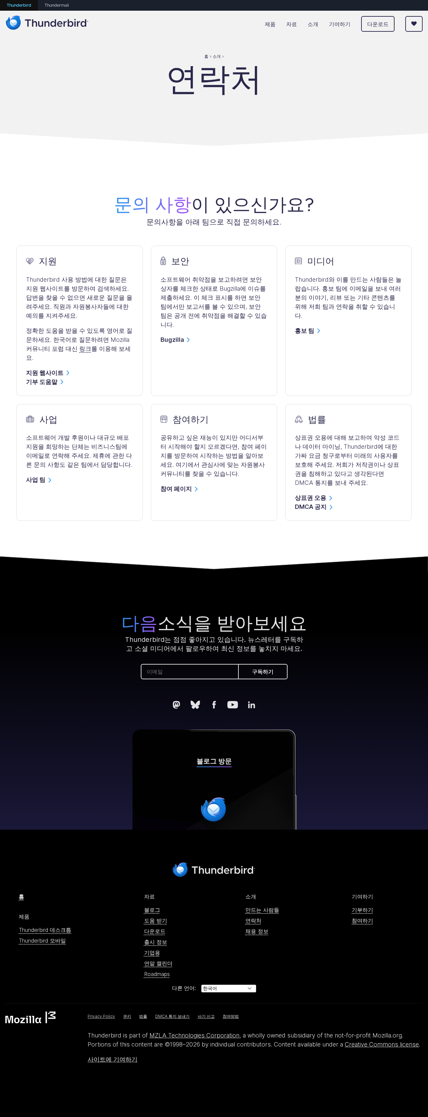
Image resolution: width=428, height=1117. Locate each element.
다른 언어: (184, 988)
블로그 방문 (214, 761)
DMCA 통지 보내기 (172, 1016)
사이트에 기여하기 (112, 1059)
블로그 (152, 909)
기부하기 (362, 909)
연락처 (253, 920)
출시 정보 (155, 942)
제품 (270, 24)
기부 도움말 (42, 381)
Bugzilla (172, 339)
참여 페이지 (176, 488)
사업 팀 (35, 479)
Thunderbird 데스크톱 (45, 930)
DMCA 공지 (311, 506)
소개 (313, 24)
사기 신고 (206, 1016)
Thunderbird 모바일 (42, 940)
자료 (291, 24)
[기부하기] (414, 24)
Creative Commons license (382, 1044)
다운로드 (378, 24)
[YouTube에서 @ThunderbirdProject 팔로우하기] (232, 704)
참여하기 (362, 920)
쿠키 (127, 1016)
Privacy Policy (101, 1016)
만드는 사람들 (262, 909)
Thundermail (56, 5)
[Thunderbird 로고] (47, 24)
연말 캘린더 (158, 963)
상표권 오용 (310, 497)
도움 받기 (155, 920)
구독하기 (263, 671)
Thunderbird (19, 5)
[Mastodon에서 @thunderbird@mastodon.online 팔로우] (176, 704)
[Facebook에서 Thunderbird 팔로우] (214, 704)
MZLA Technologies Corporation (194, 1035)
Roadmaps (157, 974)
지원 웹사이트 (45, 372)
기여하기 (339, 24)
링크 (85, 348)
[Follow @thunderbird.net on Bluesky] (195, 704)
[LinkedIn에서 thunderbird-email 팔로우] (251, 704)
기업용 (152, 952)
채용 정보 (257, 931)
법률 (143, 1016)
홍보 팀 (304, 330)
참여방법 (231, 1016)
